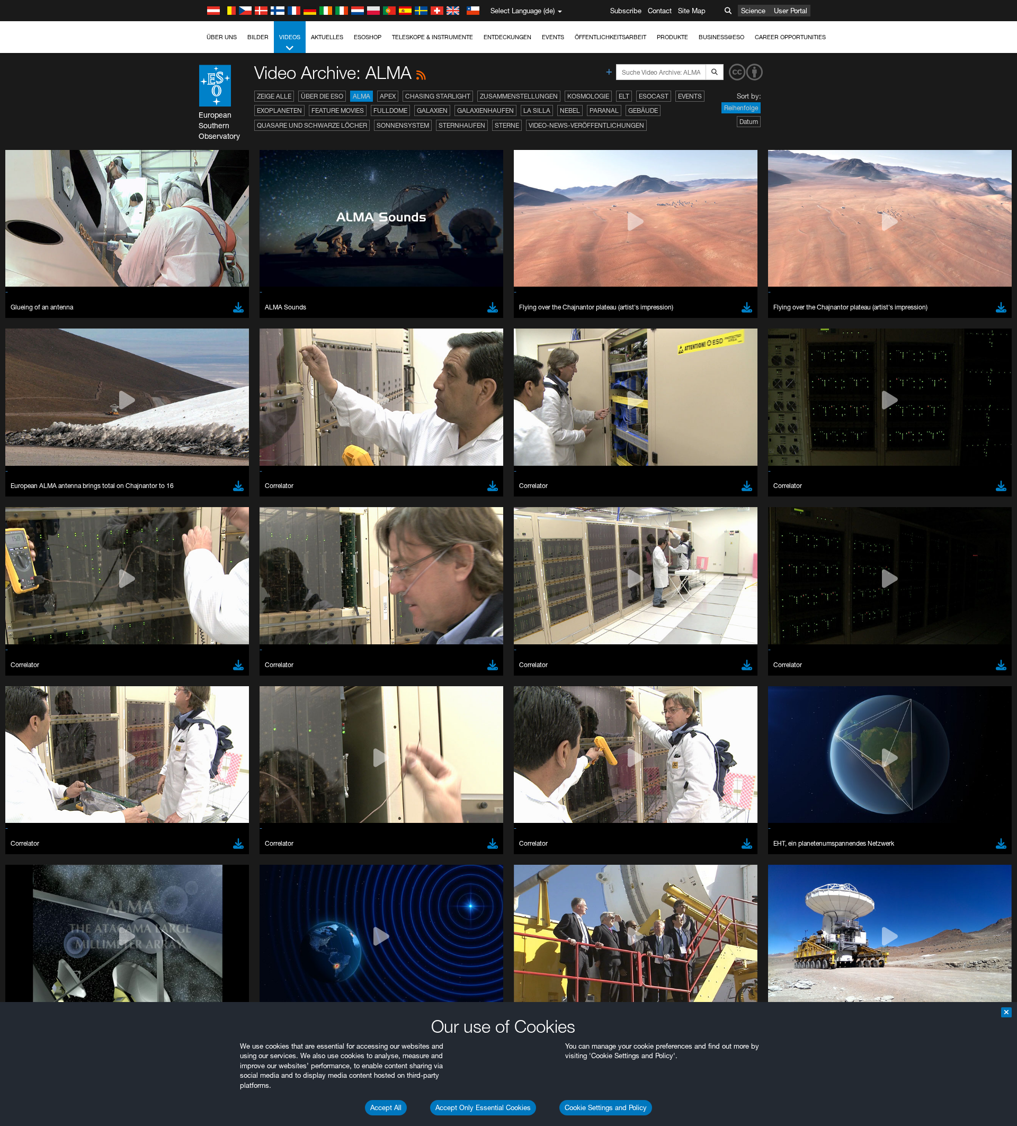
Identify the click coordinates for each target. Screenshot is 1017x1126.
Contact (660, 10)
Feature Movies (337, 110)
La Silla (536, 110)
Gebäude (643, 110)
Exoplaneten (279, 110)
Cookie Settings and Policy (606, 1107)
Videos (289, 37)
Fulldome (390, 110)
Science (753, 10)
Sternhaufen (462, 125)
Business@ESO (721, 37)
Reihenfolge (741, 108)
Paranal (604, 110)
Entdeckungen (507, 37)
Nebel (570, 110)
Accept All (386, 1107)
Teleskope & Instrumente (432, 37)
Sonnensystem (403, 125)
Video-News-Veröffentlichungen (586, 125)
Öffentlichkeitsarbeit (610, 37)
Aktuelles (327, 37)
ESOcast (653, 96)
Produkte (672, 37)
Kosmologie (588, 96)
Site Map (692, 10)
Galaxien (432, 110)
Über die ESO (322, 96)
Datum (748, 122)
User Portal (790, 10)
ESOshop (367, 37)
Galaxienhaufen (485, 110)
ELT (624, 96)
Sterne (507, 125)
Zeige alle (274, 96)
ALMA (361, 96)
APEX (388, 96)
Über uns (222, 37)
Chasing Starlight (437, 96)
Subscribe (625, 10)
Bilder (258, 37)
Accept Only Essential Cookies (483, 1107)
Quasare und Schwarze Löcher (312, 125)
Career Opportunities (790, 37)
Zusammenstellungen (519, 96)
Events (553, 37)
